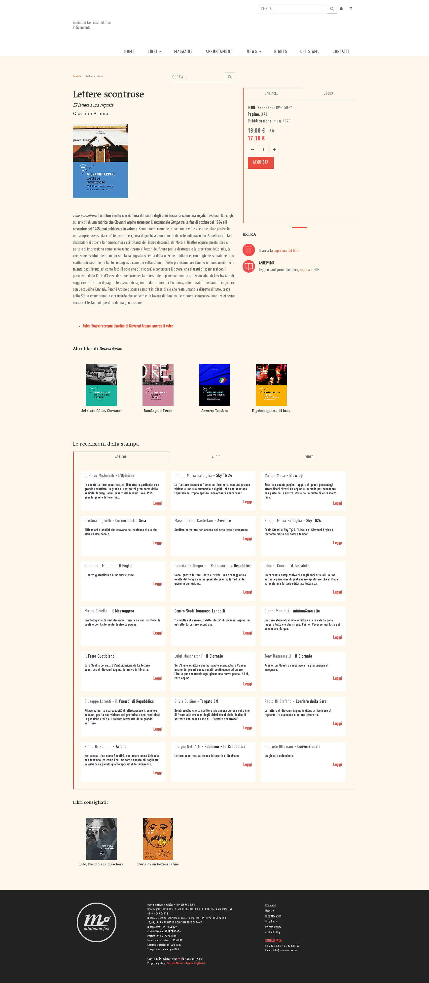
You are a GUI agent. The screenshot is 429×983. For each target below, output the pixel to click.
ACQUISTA (261, 162)
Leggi (158, 503)
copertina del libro (286, 251)
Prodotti (77, 76)
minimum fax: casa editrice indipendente (91, 25)
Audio (216, 457)
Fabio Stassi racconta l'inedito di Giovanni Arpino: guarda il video (128, 326)
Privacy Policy (273, 927)
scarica (305, 270)
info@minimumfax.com (285, 950)
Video (309, 457)
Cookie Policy (272, 932)
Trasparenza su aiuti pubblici (163, 949)
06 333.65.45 (273, 946)
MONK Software (193, 958)
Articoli (121, 457)
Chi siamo (270, 905)
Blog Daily (271, 921)
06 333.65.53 (292, 946)
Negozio (269, 910)
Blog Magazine (273, 916)
